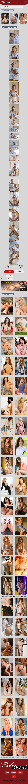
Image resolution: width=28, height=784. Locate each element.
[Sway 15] (14, 214)
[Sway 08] (14, 129)
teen (17, 6)
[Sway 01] (14, 52)
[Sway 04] (14, 89)
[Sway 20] (14, 261)
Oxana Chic (9, 275)
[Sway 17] (14, 240)
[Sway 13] (14, 184)
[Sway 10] (14, 147)
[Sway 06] (14, 111)
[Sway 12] (14, 169)
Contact (20, 772)
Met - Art (10, 278)
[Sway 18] (14, 247)
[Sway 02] (14, 67)
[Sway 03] (14, 78)
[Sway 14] (14, 199)
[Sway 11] (14, 158)
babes (12, 6)
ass (21, 6)
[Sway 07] (14, 122)
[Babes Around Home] (5, 2)
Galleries (13, 772)
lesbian (7, 6)
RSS (14, 776)
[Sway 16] (14, 229)
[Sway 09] (14, 136)
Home (7, 772)
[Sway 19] (14, 254)
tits (2, 6)
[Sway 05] (14, 100)
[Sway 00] (14, 37)
